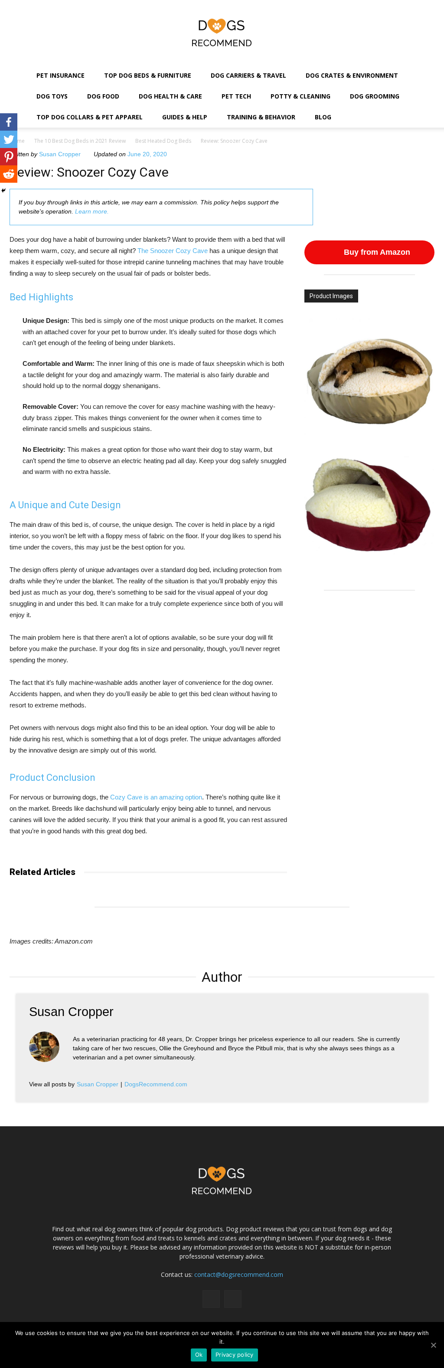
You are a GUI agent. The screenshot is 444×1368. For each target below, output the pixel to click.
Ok (199, 1354)
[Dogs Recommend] (222, 32)
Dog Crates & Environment (352, 75)
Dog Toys (52, 96)
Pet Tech (236, 96)
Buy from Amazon (376, 252)
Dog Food (103, 96)
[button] (427, 97)
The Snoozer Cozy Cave (172, 250)
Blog (323, 117)
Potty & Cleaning (300, 96)
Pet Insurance (60, 75)
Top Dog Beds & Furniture (147, 75)
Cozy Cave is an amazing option (156, 797)
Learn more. (92, 211)
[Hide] (3, 190)
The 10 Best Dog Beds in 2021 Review (80, 141)
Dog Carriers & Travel (248, 75)
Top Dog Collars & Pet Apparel (89, 117)
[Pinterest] (8, 156)
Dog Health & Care (170, 96)
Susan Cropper (60, 154)
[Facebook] (8, 122)
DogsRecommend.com (155, 1084)
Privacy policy (234, 1354)
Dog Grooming (374, 96)
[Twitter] (8, 139)
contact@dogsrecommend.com (238, 1274)
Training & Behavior (261, 117)
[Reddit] (8, 174)
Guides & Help (184, 117)
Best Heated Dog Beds (163, 141)
